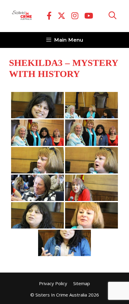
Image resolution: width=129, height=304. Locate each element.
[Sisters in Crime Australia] (21, 16)
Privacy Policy (53, 283)
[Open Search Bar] (112, 16)
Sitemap (81, 283)
